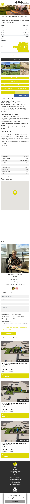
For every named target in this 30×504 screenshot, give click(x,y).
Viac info (20, 498)
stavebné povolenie (23, 51)
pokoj (26, 47)
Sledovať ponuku (8, 85)
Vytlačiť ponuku (22, 88)
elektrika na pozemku (22, 49)
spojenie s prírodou (19, 47)
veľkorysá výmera (23, 42)
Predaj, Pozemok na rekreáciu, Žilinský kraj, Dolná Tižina (16, 16)
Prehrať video (14, 77)
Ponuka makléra (15, 282)
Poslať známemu (22, 85)
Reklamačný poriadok (15, 471)
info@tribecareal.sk (15, 484)
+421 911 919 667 (15, 483)
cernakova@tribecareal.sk (15, 281)
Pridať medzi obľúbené (14, 81)
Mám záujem (8, 92)
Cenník (15, 473)
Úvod (3, 16)
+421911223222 (13, 279)
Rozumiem (15, 501)
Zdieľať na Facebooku (22, 95)
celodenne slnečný (23, 44)
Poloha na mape (8, 88)
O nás (15, 469)
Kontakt (15, 474)
